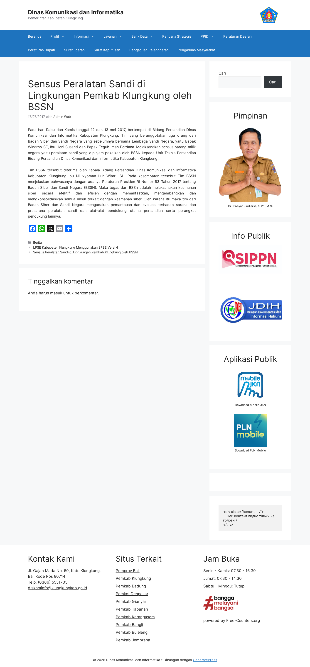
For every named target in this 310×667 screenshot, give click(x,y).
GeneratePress (205, 660)
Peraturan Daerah (237, 36)
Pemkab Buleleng (132, 632)
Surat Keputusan (107, 50)
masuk (56, 293)
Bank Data (139, 36)
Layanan (110, 36)
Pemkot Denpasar (132, 594)
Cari (222, 73)
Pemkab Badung (131, 586)
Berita (37, 242)
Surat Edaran (74, 50)
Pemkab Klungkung (133, 578)
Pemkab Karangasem (135, 617)
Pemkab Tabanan (132, 609)
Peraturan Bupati (41, 50)
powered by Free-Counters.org (231, 620)
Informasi (81, 36)
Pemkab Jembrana (133, 640)
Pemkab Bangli (129, 624)
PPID (205, 36)
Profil (54, 36)
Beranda (34, 36)
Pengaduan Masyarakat (196, 50)
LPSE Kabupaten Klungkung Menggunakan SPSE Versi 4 (75, 247)
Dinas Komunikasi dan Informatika (76, 12)
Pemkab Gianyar (131, 601)
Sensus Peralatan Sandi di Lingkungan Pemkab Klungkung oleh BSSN (85, 252)
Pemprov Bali (128, 570)
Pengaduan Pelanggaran (149, 50)
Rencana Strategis (177, 36)
